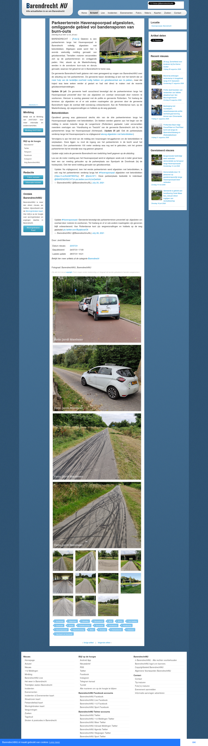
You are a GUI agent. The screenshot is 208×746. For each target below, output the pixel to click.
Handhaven (113, 625)
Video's (147, 12)
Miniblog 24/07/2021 (33, 130)
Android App (85, 660)
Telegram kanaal (87, 681)
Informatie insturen (33, 182)
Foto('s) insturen (142, 685)
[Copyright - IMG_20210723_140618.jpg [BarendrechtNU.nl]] (86, 583)
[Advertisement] (33, 61)
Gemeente (99, 625)
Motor (92, 630)
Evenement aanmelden (145, 689)
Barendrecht (93, 258)
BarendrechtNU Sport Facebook (94, 707)
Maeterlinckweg (78, 630)
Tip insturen (140, 682)
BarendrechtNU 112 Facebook (93, 703)
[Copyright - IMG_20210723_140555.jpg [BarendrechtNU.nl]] (131, 560)
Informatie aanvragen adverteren (150, 693)
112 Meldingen (31, 670)
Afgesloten (72, 621)
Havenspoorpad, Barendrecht (161, 26)
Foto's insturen (33, 177)
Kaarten (157, 12)
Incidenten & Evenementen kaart (39, 695)
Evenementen (126, 12)
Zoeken (167, 12)
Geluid (71, 625)
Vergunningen (31, 709)
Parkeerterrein (117, 630)
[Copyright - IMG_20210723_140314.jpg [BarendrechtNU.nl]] (97, 515)
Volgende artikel (104, 642)
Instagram (28, 159)
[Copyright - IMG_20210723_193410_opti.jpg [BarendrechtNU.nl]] (131, 583)
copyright (69, 272)
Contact (177, 12)
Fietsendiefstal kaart (34, 702)
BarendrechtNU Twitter (90, 715)
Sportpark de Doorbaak (64, 634)
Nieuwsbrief (28, 144)
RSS (82, 667)
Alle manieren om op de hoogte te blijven (98, 688)
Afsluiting (85, 621)
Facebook (28, 155)
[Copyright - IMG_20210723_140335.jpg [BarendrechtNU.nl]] (86, 560)
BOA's (120, 621)
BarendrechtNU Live (34, 677)
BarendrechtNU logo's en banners (150, 663)
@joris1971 (91, 175)
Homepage (30, 660)
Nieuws (28, 667)
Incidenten (112, 12)
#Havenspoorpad (107, 172)
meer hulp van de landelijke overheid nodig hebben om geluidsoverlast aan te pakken (92, 79)
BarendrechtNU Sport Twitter (93, 736)
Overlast (103, 630)
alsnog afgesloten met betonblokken (117, 133)
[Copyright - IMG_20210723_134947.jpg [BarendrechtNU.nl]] (97, 378)
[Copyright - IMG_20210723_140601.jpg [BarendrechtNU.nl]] (63, 583)
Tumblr (83, 684)
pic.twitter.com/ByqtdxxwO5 (75, 229)
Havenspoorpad (61, 630)
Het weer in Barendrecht (36, 681)
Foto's (138, 12)
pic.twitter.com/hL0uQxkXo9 (88, 179)
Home (84, 12)
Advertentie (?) (33, 105)
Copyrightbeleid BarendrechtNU (149, 667)
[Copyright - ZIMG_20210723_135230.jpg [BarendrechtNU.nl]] (108, 606)
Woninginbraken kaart (34, 211)
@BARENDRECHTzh (64, 179)
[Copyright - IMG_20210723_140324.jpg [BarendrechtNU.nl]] (63, 560)
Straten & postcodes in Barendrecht (41, 720)
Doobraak (59, 625)
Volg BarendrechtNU (32, 162)
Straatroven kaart (32, 699)
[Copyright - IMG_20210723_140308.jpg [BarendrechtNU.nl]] (97, 446)
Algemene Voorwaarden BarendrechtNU (153, 670)
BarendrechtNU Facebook (91, 696)
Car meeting (132, 621)
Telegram (27, 151)
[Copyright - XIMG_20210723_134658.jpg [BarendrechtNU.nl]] (86, 606)
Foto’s (76, 38)
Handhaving (127, 625)
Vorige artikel (89, 642)
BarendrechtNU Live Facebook (94, 700)
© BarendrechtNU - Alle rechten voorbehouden (156, 660)
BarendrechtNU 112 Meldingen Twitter (97, 718)
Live (103, 12)
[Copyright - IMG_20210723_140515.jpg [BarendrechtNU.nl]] (108, 560)
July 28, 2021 (98, 232)
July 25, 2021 (98, 182)
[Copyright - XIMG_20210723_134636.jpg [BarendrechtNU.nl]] (63, 606)
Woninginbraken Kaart (33, 228)
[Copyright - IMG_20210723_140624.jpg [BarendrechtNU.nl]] (108, 583)
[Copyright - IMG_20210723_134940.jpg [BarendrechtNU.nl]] (97, 309)
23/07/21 (74, 245)
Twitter (26, 148)
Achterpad (59, 621)
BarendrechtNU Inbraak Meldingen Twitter (99, 725)
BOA (110, 621)
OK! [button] (194, 742)
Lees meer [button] (54, 742)
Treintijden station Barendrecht (38, 684)
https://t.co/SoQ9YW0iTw (66, 175)
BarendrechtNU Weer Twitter (93, 722)
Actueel (94, 12)
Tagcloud (29, 716)
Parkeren (130, 630)
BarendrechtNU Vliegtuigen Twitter (95, 732)
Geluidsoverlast (84, 625)
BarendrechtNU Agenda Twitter (94, 729)
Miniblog (28, 674)
